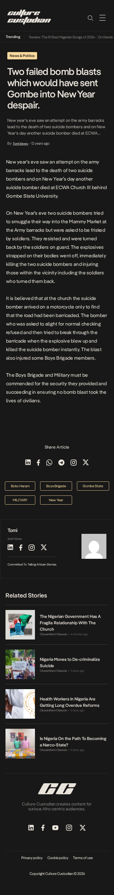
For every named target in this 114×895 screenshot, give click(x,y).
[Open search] (90, 17)
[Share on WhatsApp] (49, 463)
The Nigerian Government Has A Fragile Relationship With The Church (70, 623)
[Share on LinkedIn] (28, 463)
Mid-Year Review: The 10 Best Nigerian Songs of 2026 (52, 37)
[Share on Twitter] (86, 463)
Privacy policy (32, 858)
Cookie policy (57, 858)
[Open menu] (102, 17)
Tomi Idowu (20, 143)
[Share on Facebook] (38, 463)
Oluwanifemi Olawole (53, 634)
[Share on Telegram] (61, 463)
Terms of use (83, 858)
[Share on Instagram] (74, 463)
